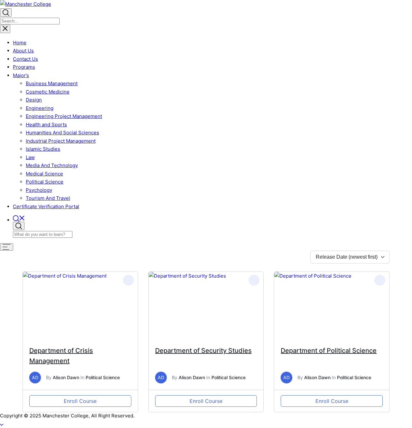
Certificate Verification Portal (46, 206)
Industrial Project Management (61, 141)
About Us (23, 51)
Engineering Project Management (64, 116)
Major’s (21, 75)
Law (30, 157)
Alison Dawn (66, 377)
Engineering (39, 108)
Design (34, 100)
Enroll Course (80, 401)
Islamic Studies (43, 149)
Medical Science (44, 174)
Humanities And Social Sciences (62, 132)
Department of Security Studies (203, 350)
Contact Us (25, 59)
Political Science (44, 182)
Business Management (52, 83)
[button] (212, 218)
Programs (24, 67)
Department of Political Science (329, 350)
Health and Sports (46, 124)
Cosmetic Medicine (48, 92)
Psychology (39, 190)
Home (19, 43)
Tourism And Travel (48, 198)
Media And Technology (52, 165)
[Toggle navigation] (5, 29)
